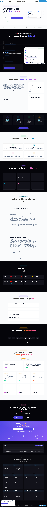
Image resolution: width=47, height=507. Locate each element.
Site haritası (18, 505)
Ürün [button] (6, 1)
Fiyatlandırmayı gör (15, 19)
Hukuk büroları (5, 482)
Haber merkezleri (27, 469)
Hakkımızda (37, 492)
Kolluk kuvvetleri (6, 478)
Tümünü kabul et (4, 503)
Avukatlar (5, 483)
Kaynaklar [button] (14, 1)
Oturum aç (36, 1)
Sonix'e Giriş (5, 496)
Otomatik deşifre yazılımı (6, 468)
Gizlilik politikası (22, 505)
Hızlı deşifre (5, 469)
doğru (30, 459)
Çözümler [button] (10, 1)
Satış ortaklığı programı (27, 481)
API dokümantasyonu (27, 478)
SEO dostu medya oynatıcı (17, 468)
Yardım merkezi (16, 492)
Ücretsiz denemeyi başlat (28, 429)
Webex (36, 481)
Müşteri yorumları (27, 495)
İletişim (36, 496)
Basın (36, 495)
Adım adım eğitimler (17, 495)
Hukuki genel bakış (6, 477)
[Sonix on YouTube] (26, 461)
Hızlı (28, 459)
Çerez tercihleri (30, 505)
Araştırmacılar (37, 468)
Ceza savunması (6, 481)
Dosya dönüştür (19, 1)
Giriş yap (15, 505)
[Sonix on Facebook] (20, 461)
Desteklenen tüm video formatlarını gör (23, 342)
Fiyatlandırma (23, 1)
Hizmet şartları (26, 505)
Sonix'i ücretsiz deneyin (42, 1)
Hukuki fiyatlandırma (6, 487)
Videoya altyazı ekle (17, 469)
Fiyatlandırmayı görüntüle (28, 417)
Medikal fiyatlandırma (17, 482)
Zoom (36, 477)
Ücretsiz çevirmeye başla (23, 128)
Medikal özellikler (16, 478)
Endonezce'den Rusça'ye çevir (17, 17)
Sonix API (26, 477)
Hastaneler (16, 481)
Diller (4, 492)
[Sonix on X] (22, 461)
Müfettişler (5, 486)
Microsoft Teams (37, 478)
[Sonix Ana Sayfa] (2, 1)
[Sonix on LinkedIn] (24, 461)
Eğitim (25, 468)
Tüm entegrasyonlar (38, 482)
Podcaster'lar (37, 469)
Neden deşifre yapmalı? (17, 496)
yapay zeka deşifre (22, 459)
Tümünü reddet (11, 503)
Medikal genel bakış (17, 477)
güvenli (32, 459)
